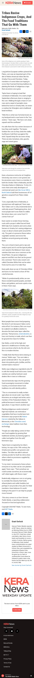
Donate (28, 3)
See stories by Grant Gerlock (21, 565)
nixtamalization (24, 334)
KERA (5, 639)
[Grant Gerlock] (6, 524)
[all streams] (31, 675)
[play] (3, 676)
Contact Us (7, 666)
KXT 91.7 (6, 655)
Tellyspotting (7, 651)
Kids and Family (8, 643)
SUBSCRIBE (17, 610)
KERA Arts (7, 647)
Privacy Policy (7, 659)
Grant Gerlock (6, 30)
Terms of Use (7, 663)
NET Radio (9, 509)
